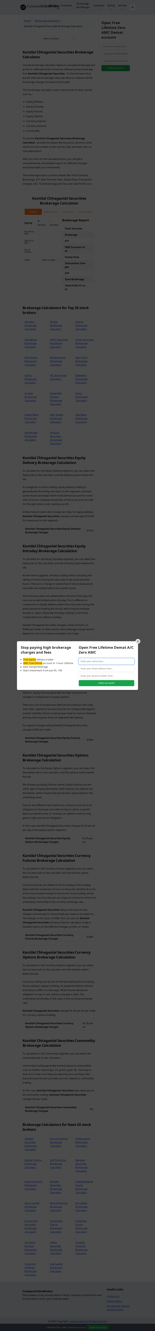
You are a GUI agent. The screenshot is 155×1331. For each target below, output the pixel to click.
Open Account (106, 683)
